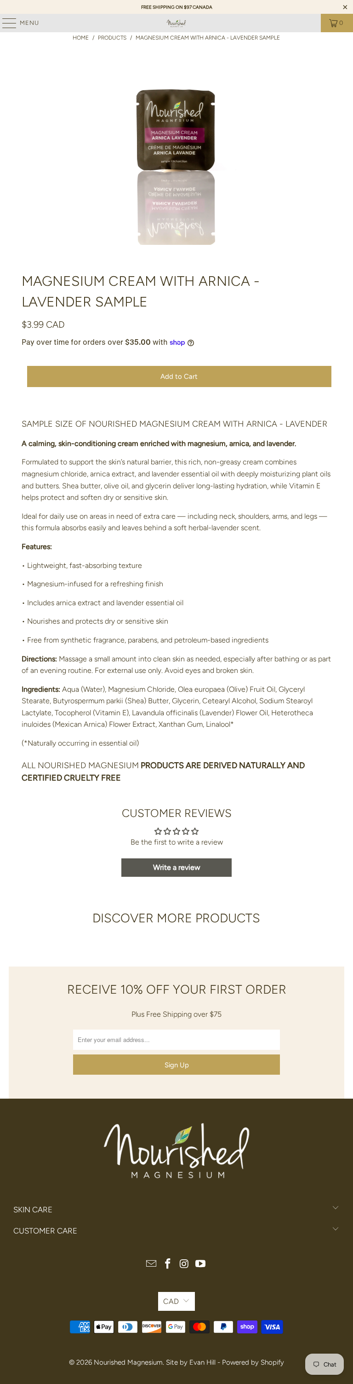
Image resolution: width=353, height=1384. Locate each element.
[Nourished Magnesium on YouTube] (201, 1264)
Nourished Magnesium (128, 1362)
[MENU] (5, 23)
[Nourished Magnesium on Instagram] (184, 1264)
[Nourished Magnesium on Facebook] (168, 1264)
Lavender (306, 424)
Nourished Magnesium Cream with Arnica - (187, 424)
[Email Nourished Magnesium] (152, 1264)
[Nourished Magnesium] (176, 23)
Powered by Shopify (253, 1362)
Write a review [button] (176, 867)
